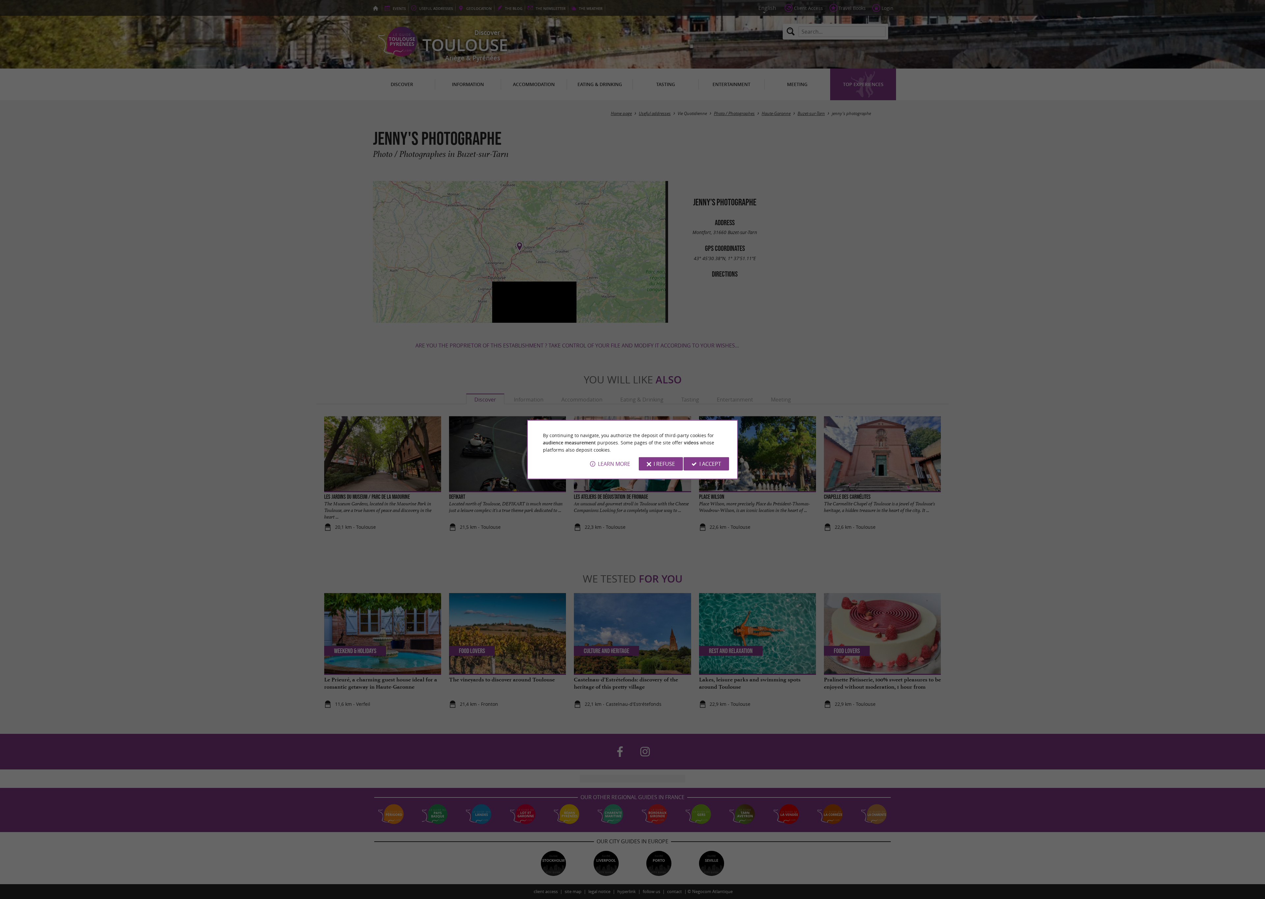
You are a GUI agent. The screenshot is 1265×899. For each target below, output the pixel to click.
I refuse (664, 463)
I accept (710, 463)
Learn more (614, 463)
